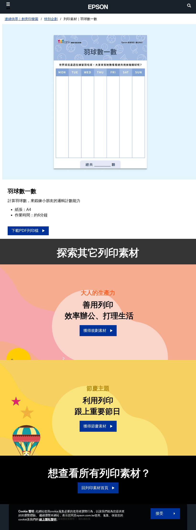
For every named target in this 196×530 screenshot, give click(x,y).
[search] (189, 6)
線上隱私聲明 (47, 519)
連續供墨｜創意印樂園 (21, 19)
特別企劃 (51, 19)
